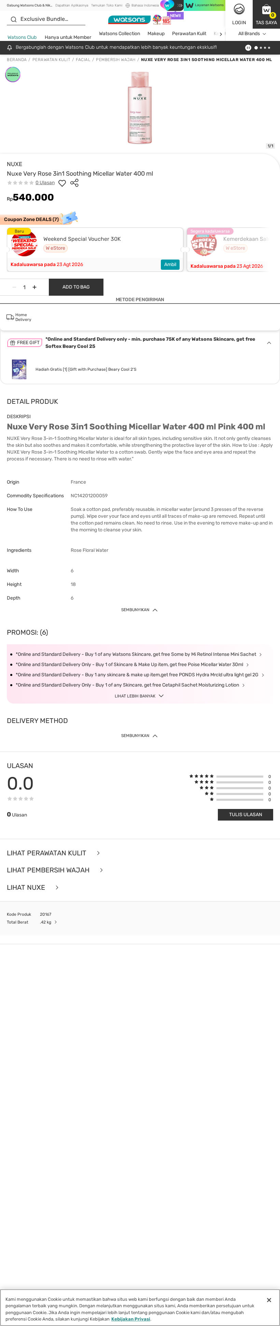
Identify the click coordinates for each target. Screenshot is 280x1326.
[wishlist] (62, 183)
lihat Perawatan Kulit (47, 853)
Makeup (156, 33)
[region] (140, 1307)
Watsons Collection (119, 33)
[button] (266, 14)
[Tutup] (269, 1300)
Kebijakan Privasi (130, 1319)
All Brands (249, 33)
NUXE (14, 164)
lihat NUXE (27, 887)
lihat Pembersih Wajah (49, 870)
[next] (220, 34)
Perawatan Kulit (189, 33)
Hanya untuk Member (68, 37)
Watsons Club (22, 37)
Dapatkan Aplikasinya (71, 5)
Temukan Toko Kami (106, 5)
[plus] (34, 287)
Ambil (170, 264)
